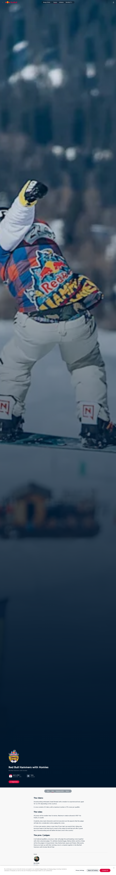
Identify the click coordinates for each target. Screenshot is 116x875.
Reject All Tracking (93, 870)
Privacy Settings (80, 870)
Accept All (105, 870)
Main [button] (48, 791)
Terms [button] (67, 791)
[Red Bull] (11, 2)
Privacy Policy (43, 869)
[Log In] (113, 2)
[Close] (114, 868)
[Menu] (3, 2)
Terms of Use (52, 869)
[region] (58, 870)
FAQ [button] (53, 791)
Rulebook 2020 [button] (60, 791)
